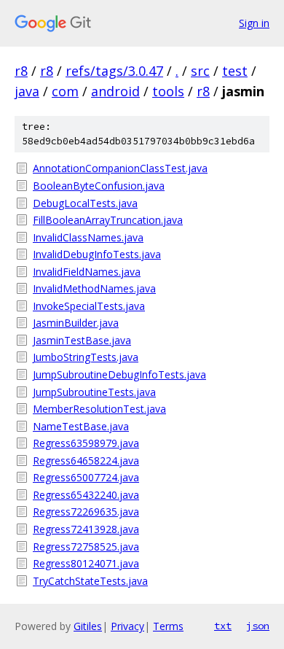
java (27, 91)
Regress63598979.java (86, 443)
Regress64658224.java (86, 460)
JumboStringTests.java (85, 357)
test (235, 70)
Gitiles (88, 626)
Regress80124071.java (86, 563)
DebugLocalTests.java (85, 203)
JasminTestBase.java (82, 340)
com (65, 91)
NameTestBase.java (81, 426)
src (200, 70)
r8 (21, 70)
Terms (168, 626)
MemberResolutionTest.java (99, 409)
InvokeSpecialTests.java (89, 306)
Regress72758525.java (86, 546)
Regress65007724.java (86, 477)
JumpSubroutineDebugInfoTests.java (119, 374)
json (257, 625)
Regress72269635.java (86, 511)
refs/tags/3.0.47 (114, 70)
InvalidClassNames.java (88, 237)
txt (223, 625)
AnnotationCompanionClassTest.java (120, 168)
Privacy (127, 626)
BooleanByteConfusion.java (99, 186)
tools (168, 91)
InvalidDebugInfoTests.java (97, 254)
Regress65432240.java (86, 495)
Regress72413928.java (86, 529)
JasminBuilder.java (76, 323)
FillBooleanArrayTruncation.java (108, 220)
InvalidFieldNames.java (87, 272)
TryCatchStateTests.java (90, 581)
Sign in (254, 23)
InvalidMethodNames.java (94, 288)
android (115, 91)
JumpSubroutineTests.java (94, 392)
